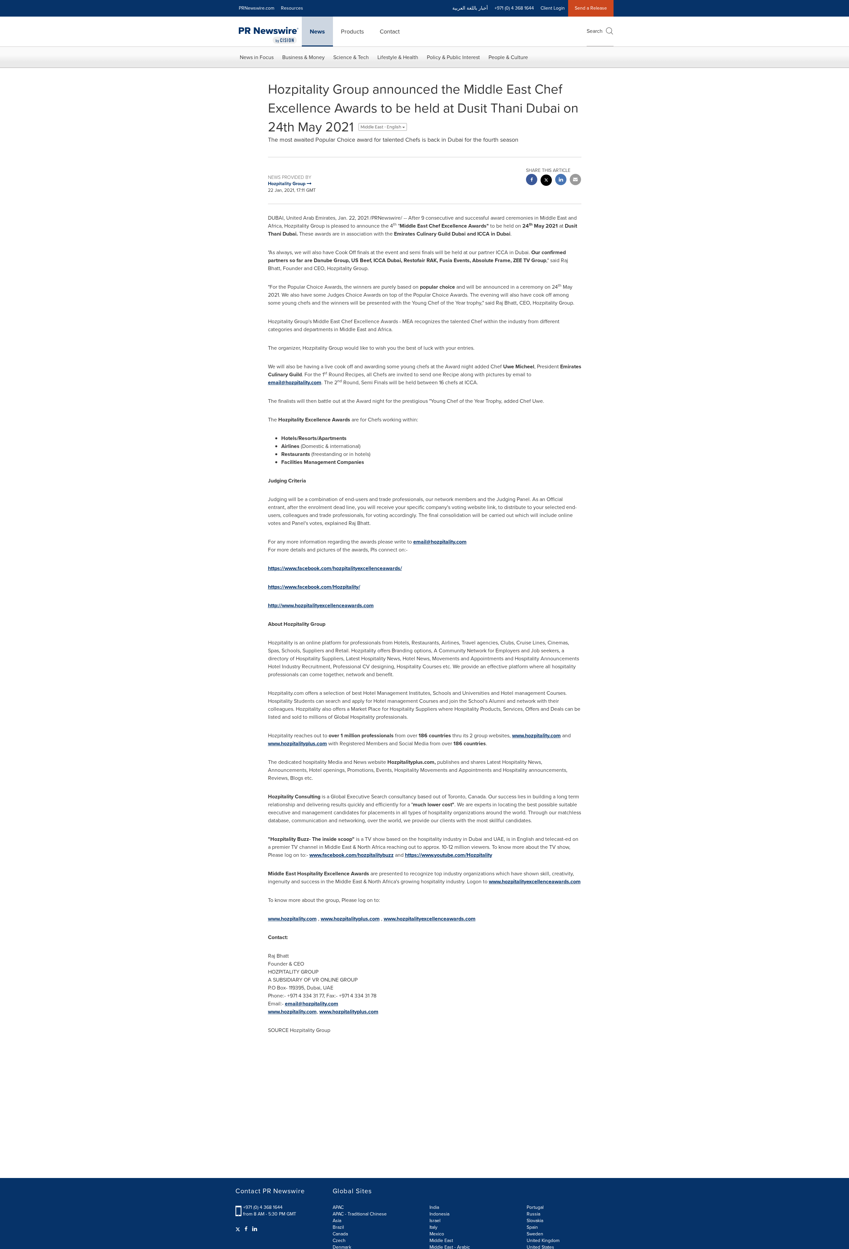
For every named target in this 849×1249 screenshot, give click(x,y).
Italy (433, 1227)
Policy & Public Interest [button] (453, 57)
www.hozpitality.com (536, 735)
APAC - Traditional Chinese (360, 1214)
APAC (338, 1207)
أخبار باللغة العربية (470, 8)
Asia (337, 1220)
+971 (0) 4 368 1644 (263, 1207)
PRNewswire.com (256, 8)
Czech (339, 1240)
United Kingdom (543, 1240)
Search (595, 31)
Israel (434, 1220)
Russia (533, 1214)
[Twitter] (238, 1229)
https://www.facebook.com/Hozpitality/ (314, 587)
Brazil (338, 1227)
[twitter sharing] (546, 181)
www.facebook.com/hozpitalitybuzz (351, 855)
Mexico (436, 1233)
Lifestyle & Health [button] (397, 57)
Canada (340, 1233)
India (434, 1207)
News (317, 31)
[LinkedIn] (254, 1229)
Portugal (535, 1207)
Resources (292, 8)
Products (352, 31)
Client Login (553, 8)
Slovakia (535, 1220)
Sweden (535, 1233)
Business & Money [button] (303, 57)
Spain (532, 1227)
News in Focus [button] (257, 57)
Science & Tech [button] (351, 57)
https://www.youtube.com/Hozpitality (448, 855)
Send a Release (591, 8)
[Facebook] (246, 1229)
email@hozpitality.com (294, 382)
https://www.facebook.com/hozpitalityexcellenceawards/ (335, 568)
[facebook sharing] (531, 180)
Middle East (441, 1240)
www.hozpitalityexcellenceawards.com (535, 881)
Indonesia (439, 1214)
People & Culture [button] (508, 57)
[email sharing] (575, 180)
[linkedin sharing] (560, 180)
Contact (390, 31)
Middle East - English (381, 126)
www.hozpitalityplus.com (297, 743)
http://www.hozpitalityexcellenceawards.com (321, 605)
